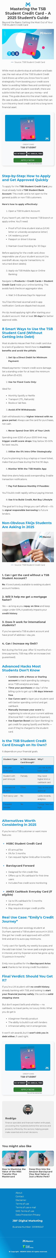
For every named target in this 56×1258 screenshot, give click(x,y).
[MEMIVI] (28, 5)
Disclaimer (21, 1200)
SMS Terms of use (25, 1211)
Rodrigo (10, 1118)
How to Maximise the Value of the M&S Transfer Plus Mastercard (14, 1173)
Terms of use (22, 1204)
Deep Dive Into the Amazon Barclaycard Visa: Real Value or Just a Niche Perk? (40, 1173)
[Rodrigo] (28, 1114)
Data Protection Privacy (28, 1215)
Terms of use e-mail (26, 1207)
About (19, 1193)
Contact (20, 1196)
